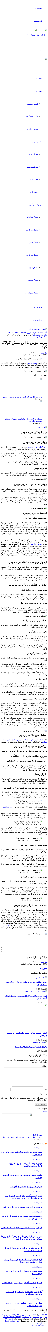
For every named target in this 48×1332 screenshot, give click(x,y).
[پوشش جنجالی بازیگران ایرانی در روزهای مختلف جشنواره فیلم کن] (29, 417)
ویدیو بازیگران (32, 129)
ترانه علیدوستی (37, 740)
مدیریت (44, 353)
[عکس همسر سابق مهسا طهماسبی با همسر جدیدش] (24, 1028)
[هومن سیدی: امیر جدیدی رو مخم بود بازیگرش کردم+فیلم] (36, 991)
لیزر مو (23, 1314)
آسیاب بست (42, 332)
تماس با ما (43, 1323)
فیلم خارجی (33, 192)
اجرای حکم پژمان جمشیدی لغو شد (31, 1046)
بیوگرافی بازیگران (35, 205)
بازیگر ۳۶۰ (9, 1319)
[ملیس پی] (42, 427)
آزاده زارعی (5, 925)
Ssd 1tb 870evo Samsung (17, 332)
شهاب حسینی (22, 740)
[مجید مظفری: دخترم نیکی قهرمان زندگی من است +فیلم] (41, 978)
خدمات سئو (42, 1314)
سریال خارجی (32, 167)
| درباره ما (35, 1323)
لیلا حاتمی (11, 740)
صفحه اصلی (37, 78)
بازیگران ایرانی (32, 217)
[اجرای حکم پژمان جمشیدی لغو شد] (40, 1042)
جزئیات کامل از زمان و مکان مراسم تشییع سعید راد (22, 1137)
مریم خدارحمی (36, 544)
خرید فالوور (31, 332)
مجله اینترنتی (32, 1314)
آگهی (45, 1317)
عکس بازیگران (32, 116)
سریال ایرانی (33, 154)
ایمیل (44, 1089)
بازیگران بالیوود (32, 230)
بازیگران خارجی (32, 255)
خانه (45, 335)
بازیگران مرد (33, 280)
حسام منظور (8, 807)
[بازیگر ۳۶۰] (37, 35)
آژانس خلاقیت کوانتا (13, 1321)
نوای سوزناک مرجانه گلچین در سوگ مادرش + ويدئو (22, 397)
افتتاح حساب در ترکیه (10, 1314)
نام (45, 1085)
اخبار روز (38, 91)
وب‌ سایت (43, 1094)
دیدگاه (44, 1066)
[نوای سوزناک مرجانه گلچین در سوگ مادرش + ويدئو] (29, 395)
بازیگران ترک (33, 242)
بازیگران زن (33, 268)
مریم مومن (32, 363)
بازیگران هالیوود (32, 293)
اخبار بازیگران (32, 104)
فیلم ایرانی (33, 179)
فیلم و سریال (37, 141)
